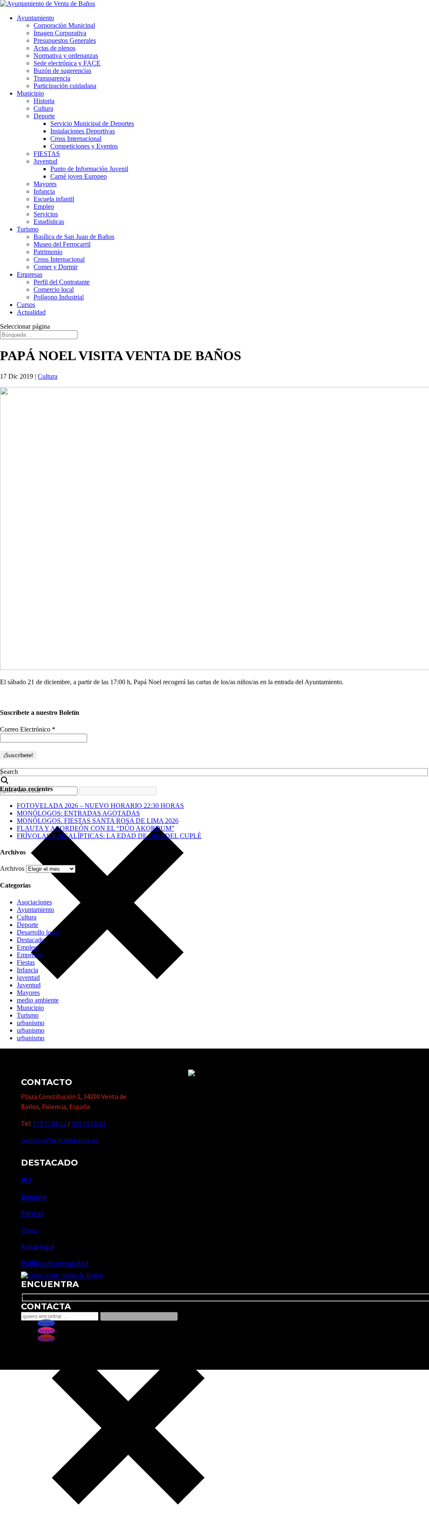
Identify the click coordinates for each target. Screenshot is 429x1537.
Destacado (30, 939)
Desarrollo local (38, 932)
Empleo (44, 206)
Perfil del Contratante (62, 282)
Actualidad (31, 312)
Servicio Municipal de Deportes (92, 123)
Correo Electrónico (27, 729)
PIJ (26, 1180)
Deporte (44, 115)
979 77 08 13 (89, 1123)
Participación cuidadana (65, 85)
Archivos (12, 868)
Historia (44, 100)
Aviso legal (37, 1246)
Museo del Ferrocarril (62, 244)
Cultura (43, 108)
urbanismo (30, 1022)
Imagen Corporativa (60, 32)
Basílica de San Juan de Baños (74, 236)
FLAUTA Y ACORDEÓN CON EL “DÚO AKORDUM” (95, 828)
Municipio (30, 93)
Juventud (45, 161)
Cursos (26, 304)
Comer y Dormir (56, 266)
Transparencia (52, 78)
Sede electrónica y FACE (67, 63)
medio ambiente (38, 1000)
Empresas (29, 274)
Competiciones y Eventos (84, 146)
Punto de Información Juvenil (89, 168)
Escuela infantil (54, 199)
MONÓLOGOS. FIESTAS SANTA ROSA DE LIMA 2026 (97, 820)
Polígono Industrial (59, 297)
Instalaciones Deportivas (82, 131)
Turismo (28, 229)
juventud (28, 977)
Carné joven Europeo (78, 176)
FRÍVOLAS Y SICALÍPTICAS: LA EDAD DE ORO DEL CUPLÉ (109, 835)
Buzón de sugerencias (62, 70)
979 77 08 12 (50, 1123)
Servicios (46, 214)
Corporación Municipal (64, 25)
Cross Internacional (75, 138)
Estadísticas (49, 221)
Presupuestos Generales (65, 40)
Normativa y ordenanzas (66, 55)
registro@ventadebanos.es (59, 1140)
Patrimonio (48, 251)
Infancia (44, 191)
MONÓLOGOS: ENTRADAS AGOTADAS (78, 813)
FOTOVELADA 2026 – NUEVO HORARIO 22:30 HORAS (100, 805)
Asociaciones (34, 902)
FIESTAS (47, 153)
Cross (30, 1230)
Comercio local (54, 289)
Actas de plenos (54, 48)
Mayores (45, 183)
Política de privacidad (54, 1263)
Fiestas (26, 962)
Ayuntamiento (35, 17)
